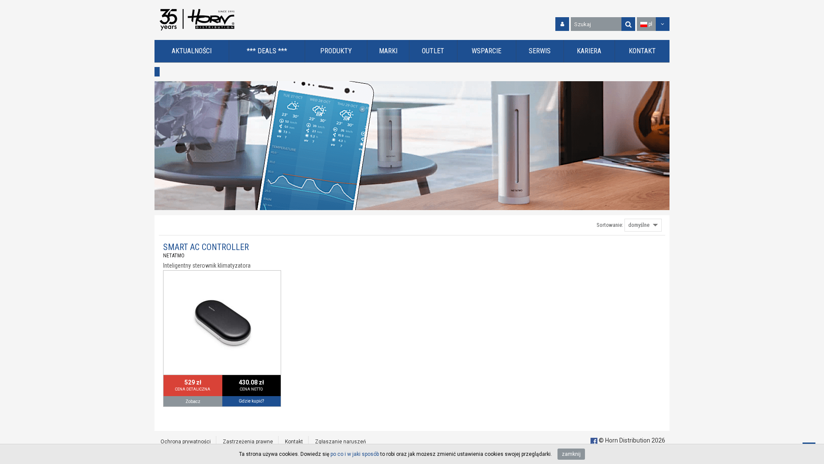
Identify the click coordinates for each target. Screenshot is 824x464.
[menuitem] (191, 51)
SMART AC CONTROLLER (206, 247)
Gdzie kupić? (251, 401)
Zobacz (192, 401)
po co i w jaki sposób (354, 454)
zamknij (571, 454)
